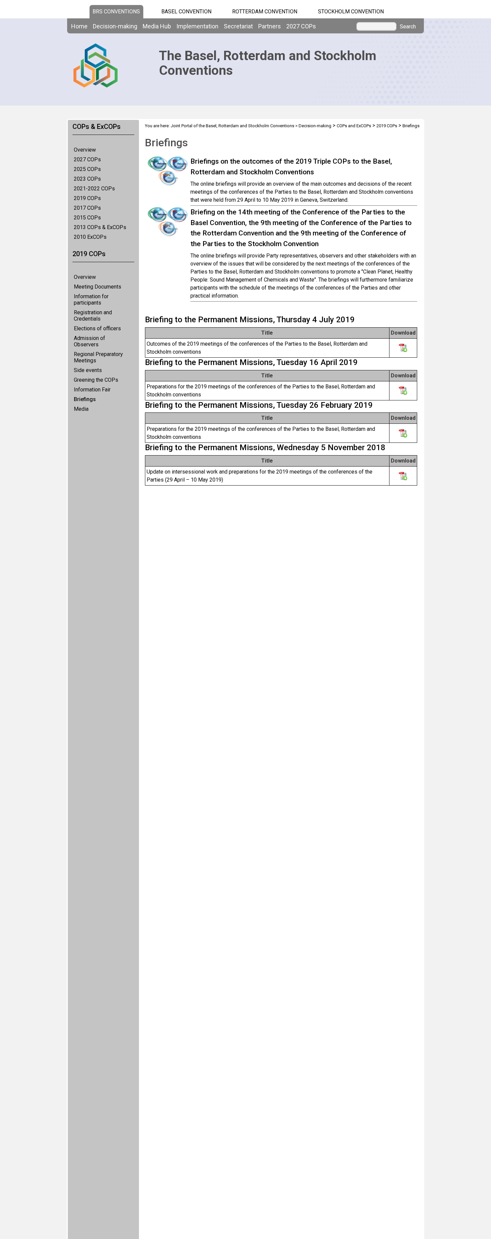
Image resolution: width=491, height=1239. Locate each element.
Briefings (85, 399)
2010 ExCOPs (90, 237)
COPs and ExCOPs (354, 125)
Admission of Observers (89, 341)
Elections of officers (97, 328)
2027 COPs (87, 159)
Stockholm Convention (351, 11)
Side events (88, 370)
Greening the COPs (96, 380)
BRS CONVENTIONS (116, 11)
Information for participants (91, 299)
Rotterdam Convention (264, 11)
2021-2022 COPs (94, 188)
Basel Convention (186, 11)
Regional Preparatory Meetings (98, 357)
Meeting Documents (97, 287)
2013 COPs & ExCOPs (100, 227)
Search (408, 26)
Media (81, 409)
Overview (85, 150)
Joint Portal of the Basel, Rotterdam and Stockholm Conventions (232, 125)
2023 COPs (87, 179)
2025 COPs (87, 169)
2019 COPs (87, 198)
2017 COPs (87, 208)
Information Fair (92, 389)
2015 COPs (87, 217)
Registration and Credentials (93, 315)
